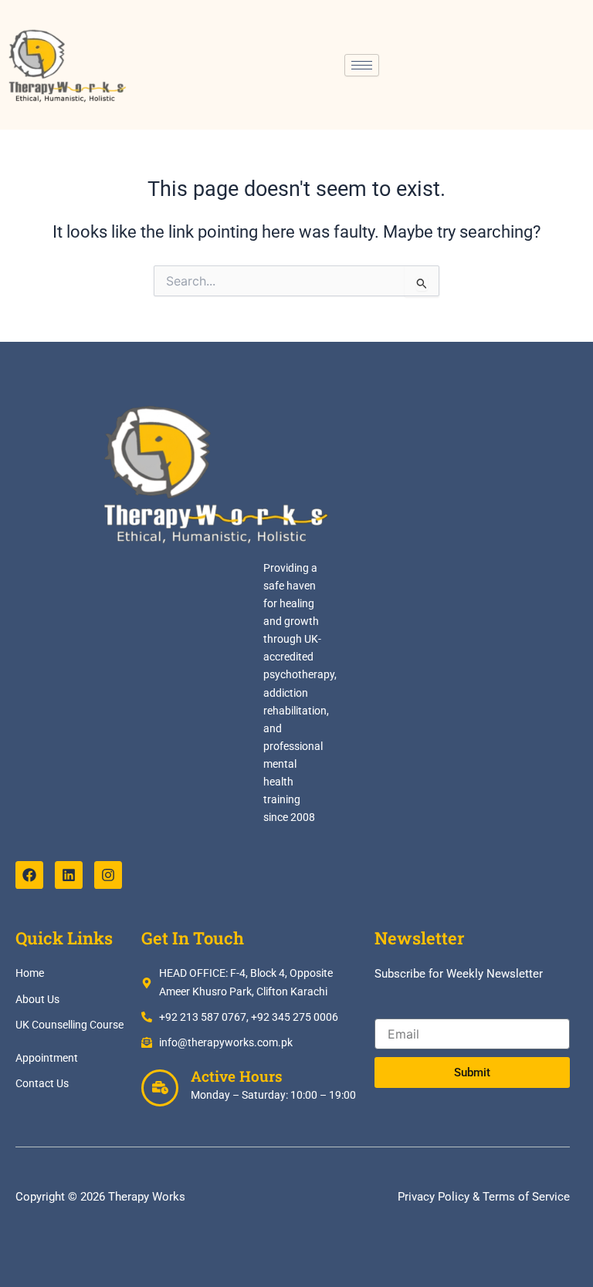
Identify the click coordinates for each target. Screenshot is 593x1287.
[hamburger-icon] (361, 65)
